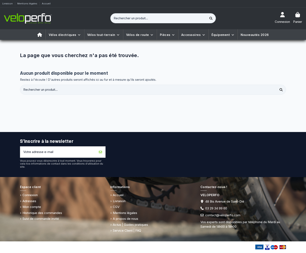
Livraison (7, 3)
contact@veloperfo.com (222, 215)
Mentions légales (27, 3)
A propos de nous (125, 219)
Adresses (29, 201)
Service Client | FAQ (127, 230)
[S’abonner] (100, 152)
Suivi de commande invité (40, 219)
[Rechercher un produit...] (211, 18)
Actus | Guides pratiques (130, 225)
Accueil (46, 3)
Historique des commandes (42, 213)
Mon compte (31, 207)
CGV (116, 207)
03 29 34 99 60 (216, 208)
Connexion (30, 195)
